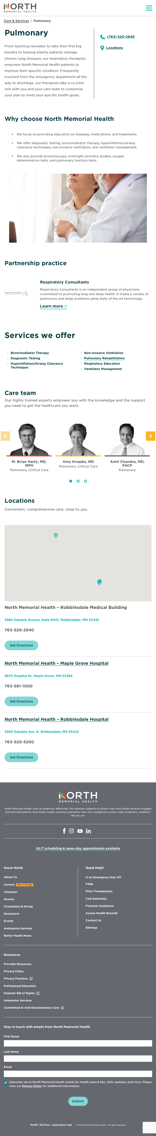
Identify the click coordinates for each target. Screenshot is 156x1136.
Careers (9, 884)
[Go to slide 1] (70, 481)
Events (8, 920)
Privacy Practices (24, 978)
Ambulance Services (18, 928)
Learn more (53, 306)
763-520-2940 (19, 630)
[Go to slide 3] (85, 481)
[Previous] (5, 436)
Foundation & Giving (18, 906)
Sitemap (91, 927)
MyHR (34, 1124)
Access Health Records (102, 913)
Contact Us (93, 920)
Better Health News (17, 935)
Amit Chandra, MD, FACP (127, 463)
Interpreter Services (18, 1000)
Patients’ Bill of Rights (27, 993)
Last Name (11, 1051)
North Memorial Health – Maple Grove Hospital (56, 663)
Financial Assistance (100, 905)
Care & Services (16, 21)
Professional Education (20, 985)
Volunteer (11, 892)
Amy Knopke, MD (78, 462)
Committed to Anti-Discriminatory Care (39, 1007)
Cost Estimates (96, 898)
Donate (9, 899)
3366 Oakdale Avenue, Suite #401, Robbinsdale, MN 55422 (52, 620)
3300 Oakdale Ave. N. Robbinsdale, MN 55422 (42, 732)
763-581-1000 (19, 686)
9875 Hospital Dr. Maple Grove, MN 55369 (38, 676)
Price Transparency (99, 891)
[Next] (150, 436)
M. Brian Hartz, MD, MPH (29, 463)
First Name (11, 1036)
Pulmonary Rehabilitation (104, 358)
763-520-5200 (19, 742)
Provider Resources (17, 964)
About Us (10, 877)
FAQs (89, 884)
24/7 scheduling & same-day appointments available (78, 848)
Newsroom (11, 913)
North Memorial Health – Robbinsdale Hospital (57, 719)
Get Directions (24, 647)
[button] (55, 535)
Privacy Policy (14, 971)
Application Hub (62, 1124)
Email (8, 1067)
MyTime (45, 1124)
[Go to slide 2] (78, 481)
